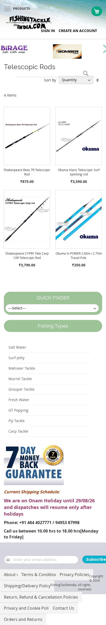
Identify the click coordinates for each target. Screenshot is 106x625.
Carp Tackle (18, 431)
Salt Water (17, 347)
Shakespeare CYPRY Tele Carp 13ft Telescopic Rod (27, 255)
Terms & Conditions (40, 574)
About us (12, 574)
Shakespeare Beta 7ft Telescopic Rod (27, 172)
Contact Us (63, 608)
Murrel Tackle (20, 378)
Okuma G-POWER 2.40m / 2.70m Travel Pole (79, 255)
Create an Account (78, 30)
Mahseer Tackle (21, 368)
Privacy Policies (74, 574)
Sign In (48, 30)
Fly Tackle (16, 420)
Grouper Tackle (21, 389)
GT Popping (18, 410)
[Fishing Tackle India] (29, 22)
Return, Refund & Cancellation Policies (41, 597)
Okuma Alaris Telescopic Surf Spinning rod (79, 172)
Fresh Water (18, 399)
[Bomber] (67, 57)
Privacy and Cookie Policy (28, 608)
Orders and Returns (23, 619)
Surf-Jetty (16, 357)
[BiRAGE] (14, 52)
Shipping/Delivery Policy (27, 586)
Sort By (50, 79)
